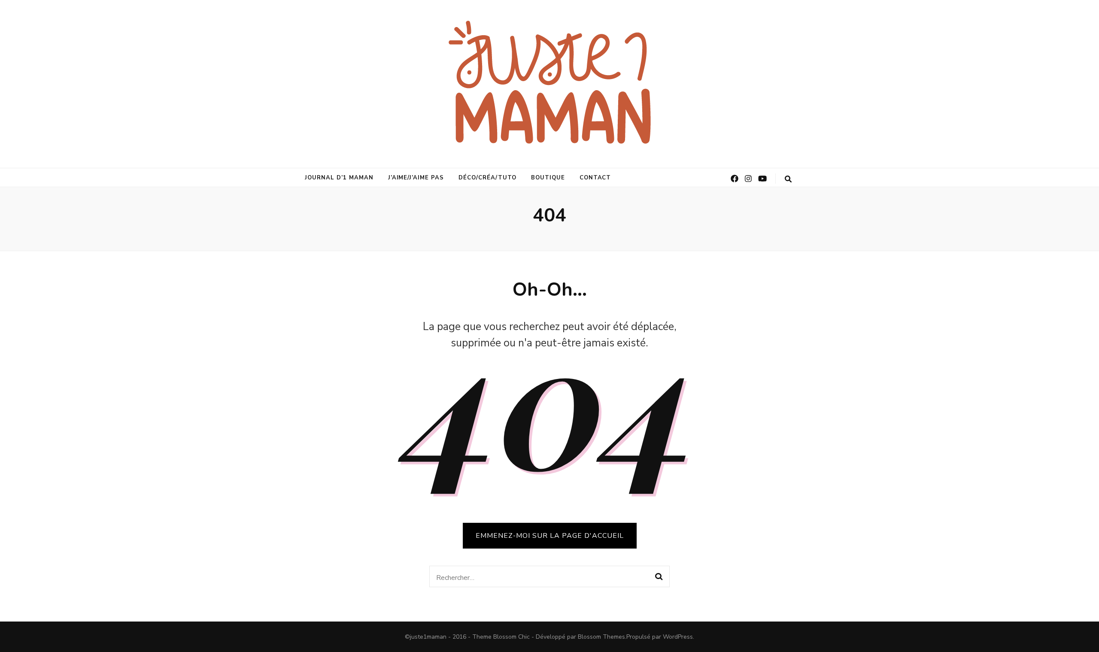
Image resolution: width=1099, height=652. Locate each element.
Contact (595, 178)
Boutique (548, 178)
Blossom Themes (601, 637)
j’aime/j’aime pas (416, 178)
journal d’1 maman (339, 178)
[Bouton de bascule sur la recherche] (788, 179)
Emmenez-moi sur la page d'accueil (550, 535)
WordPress (678, 637)
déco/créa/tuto (487, 178)
